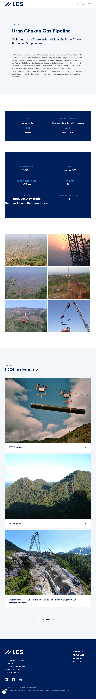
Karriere (78, 658)
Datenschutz (32, 687)
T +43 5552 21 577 (12, 669)
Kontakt (78, 662)
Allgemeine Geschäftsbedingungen (18, 690)
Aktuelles (78, 655)
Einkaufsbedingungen (41, 690)
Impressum (21, 687)
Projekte (78, 651)
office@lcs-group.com (14, 672)
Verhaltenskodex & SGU (60, 690)
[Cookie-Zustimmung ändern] (4, 691)
